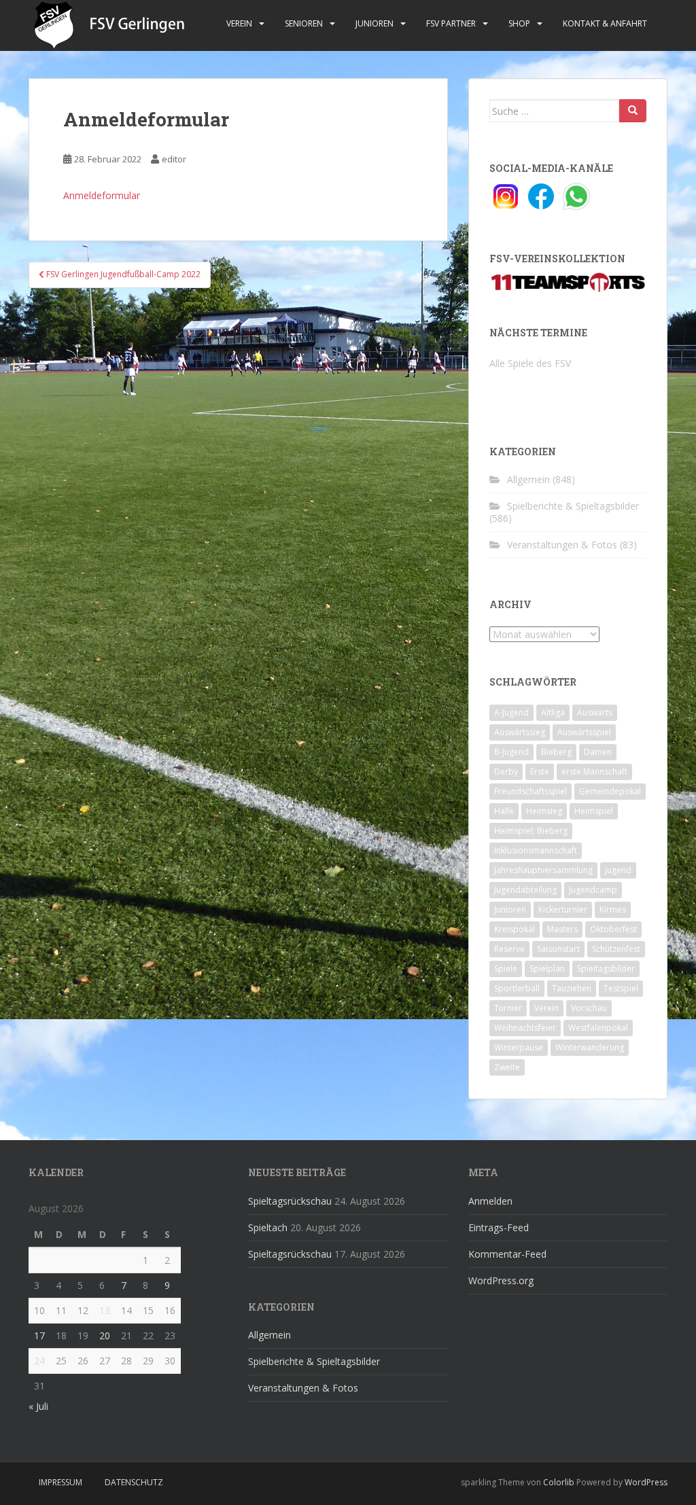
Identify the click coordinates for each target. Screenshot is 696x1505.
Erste (539, 771)
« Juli (38, 1406)
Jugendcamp (593, 890)
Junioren (374, 23)
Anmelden (490, 1200)
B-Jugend (511, 752)
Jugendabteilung (525, 890)
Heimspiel (593, 811)
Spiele (505, 968)
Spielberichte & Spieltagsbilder (573, 505)
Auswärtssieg (519, 732)
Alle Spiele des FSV (530, 363)
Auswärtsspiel (584, 732)
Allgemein (528, 479)
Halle (504, 811)
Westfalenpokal (598, 1027)
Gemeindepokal (610, 791)
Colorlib (558, 1482)
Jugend (618, 870)
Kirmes (612, 909)
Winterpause (518, 1047)
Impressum (60, 1482)
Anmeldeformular (101, 195)
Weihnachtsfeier (525, 1027)
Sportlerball (517, 988)
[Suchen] (632, 110)
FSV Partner (451, 23)
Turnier (508, 1008)
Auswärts (594, 712)
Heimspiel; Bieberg (531, 830)
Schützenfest (616, 949)
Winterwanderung (589, 1047)
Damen (598, 752)
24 (39, 1360)
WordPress (646, 1482)
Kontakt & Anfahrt (605, 23)
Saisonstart (558, 949)
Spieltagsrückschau (290, 1200)
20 (104, 1335)
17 (39, 1335)
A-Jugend (511, 712)
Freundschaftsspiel (530, 791)
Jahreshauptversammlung (543, 870)
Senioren (304, 23)
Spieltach (268, 1227)
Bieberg (556, 752)
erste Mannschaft (594, 771)
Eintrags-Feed (498, 1227)
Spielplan (547, 968)
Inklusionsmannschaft (535, 850)
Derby (506, 771)
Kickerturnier (562, 909)
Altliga (553, 712)
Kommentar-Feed (507, 1253)
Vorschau (589, 1008)
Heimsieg (544, 811)
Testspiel (621, 988)
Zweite (507, 1067)
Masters (562, 929)
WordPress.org (501, 1280)
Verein (239, 23)
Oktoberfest (613, 929)
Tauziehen (571, 988)
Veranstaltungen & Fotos (562, 544)
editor (174, 159)
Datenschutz (134, 1482)
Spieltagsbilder (606, 968)
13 (104, 1310)
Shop (519, 23)
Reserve (509, 949)
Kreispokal (514, 929)
